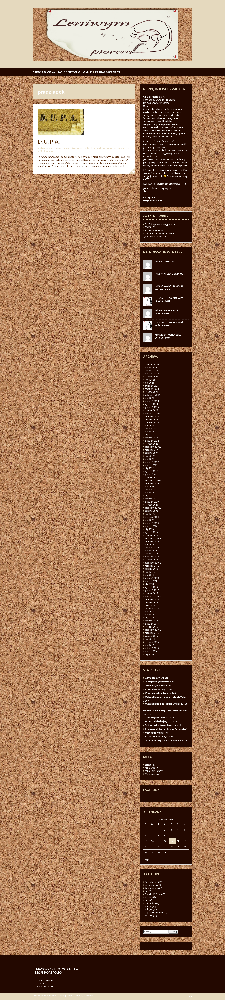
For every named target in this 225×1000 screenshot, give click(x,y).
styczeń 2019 (151, 553)
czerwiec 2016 (152, 642)
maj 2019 (149, 544)
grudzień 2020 (152, 501)
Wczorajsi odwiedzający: (158, 693)
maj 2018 (149, 574)
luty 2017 (149, 617)
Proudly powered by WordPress (48, 995)
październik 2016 (153, 629)
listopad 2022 (151, 443)
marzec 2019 (151, 550)
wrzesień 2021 (152, 483)
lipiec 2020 (150, 513)
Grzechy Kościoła (153, 894)
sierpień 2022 (151, 452)
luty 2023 (149, 434)
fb (184, 183)
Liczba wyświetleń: (155, 717)
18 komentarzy (49, 151)
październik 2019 (153, 538)
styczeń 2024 (151, 404)
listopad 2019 (151, 535)
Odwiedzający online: (156, 677)
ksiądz (90, 148)
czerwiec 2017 (152, 608)
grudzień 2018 (152, 556)
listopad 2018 (151, 559)
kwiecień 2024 (152, 401)
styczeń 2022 (151, 471)
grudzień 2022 (152, 440)
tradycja (116, 148)
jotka (157, 310)
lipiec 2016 (150, 638)
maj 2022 (149, 459)
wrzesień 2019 (152, 541)
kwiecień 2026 (152, 364)
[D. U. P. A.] (61, 121)
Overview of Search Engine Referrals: (165, 728)
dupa (76, 148)
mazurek (97, 148)
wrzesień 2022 (152, 449)
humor (148, 897)
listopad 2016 (151, 626)
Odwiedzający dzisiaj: (157, 685)
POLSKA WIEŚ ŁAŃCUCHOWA (159, 233)
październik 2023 (153, 413)
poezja (148, 906)
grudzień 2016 (152, 623)
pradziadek (107, 148)
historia (83, 148)
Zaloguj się (150, 764)
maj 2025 (149, 382)
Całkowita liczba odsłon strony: (162, 725)
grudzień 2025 (152, 373)
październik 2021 (153, 480)
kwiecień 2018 (152, 577)
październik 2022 (153, 446)
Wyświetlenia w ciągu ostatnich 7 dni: (166, 696)
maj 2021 (149, 486)
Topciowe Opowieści (155, 912)
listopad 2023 (151, 410)
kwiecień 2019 (152, 547)
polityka (148, 909)
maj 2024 (149, 398)
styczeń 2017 (151, 620)
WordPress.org (152, 773)
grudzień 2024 (152, 388)
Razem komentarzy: (156, 736)
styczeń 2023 (151, 437)
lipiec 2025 (150, 379)
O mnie (87, 72)
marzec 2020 (151, 526)
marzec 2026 (151, 367)
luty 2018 (149, 584)
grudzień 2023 (152, 407)
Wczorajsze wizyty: (155, 689)
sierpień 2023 (151, 419)
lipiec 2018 (150, 571)
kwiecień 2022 (152, 462)
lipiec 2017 (150, 605)
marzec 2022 (151, 465)
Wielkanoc (125, 148)
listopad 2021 (151, 477)
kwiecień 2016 (152, 648)
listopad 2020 (151, 504)
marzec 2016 (151, 651)
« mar (146, 859)
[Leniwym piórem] (112, 33)
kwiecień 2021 (152, 489)
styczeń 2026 (151, 370)
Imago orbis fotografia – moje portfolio (56, 970)
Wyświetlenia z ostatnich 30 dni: (163, 703)
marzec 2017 (151, 614)
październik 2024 (153, 394)
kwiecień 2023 (152, 428)
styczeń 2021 (151, 498)
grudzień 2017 (152, 590)
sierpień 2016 (151, 635)
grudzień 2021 (152, 474)
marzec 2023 (151, 431)
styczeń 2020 (151, 532)
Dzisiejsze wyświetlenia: (158, 681)
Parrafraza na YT (107, 72)
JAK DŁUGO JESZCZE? (155, 236)
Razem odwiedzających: (158, 721)
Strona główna (44, 72)
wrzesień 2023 (152, 416)
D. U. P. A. (49, 141)
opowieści (150, 903)
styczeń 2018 (151, 587)
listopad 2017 (151, 593)
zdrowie (148, 915)
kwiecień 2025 (152, 385)
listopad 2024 (151, 391)
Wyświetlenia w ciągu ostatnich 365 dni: (165, 710)
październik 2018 (153, 562)
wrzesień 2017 (152, 599)
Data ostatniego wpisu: (158, 740)
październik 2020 (153, 507)
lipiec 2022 (150, 455)
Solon (77, 995)
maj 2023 (149, 425)
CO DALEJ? (150, 227)
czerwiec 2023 (152, 422)
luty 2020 (149, 529)
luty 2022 (149, 468)
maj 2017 (149, 611)
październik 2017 (153, 596)
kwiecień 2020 (152, 523)
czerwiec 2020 (152, 516)
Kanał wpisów (151, 767)
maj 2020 (149, 520)
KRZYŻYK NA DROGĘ (155, 230)
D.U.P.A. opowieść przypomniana (161, 224)
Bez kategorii (63, 148)
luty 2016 (149, 654)
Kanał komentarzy (154, 770)
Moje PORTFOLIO (69, 72)
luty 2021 (149, 495)
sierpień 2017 (151, 602)
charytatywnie (151, 884)
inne (147, 900)
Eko (146, 891)
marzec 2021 (151, 492)
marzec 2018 (151, 581)
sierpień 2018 (151, 568)
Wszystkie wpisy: (154, 732)
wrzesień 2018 (152, 565)
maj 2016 (149, 645)
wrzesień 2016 (152, 632)
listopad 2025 (151, 376)
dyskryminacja (152, 888)
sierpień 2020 (151, 510)
